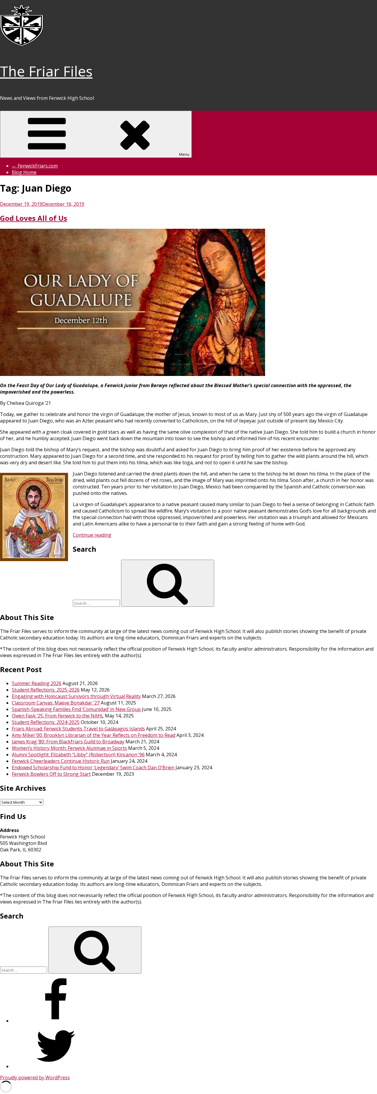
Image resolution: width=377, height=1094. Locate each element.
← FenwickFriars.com (35, 166)
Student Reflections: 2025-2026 (46, 690)
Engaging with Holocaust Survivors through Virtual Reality (76, 696)
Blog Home (24, 172)
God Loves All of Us (33, 218)
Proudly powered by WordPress (35, 1077)
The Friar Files (46, 71)
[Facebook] (56, 1020)
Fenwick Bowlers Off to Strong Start (51, 774)
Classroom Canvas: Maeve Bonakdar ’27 (56, 703)
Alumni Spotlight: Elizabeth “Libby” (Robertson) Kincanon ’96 (78, 754)
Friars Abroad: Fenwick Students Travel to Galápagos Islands (78, 728)
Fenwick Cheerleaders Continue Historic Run (61, 761)
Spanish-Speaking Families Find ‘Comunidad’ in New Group (76, 709)
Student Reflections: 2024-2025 (46, 722)
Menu (184, 154)
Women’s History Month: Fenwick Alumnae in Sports (69, 748)
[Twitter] (56, 1066)
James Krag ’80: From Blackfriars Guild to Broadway (68, 741)
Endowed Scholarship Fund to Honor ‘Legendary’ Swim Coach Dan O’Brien (93, 767)
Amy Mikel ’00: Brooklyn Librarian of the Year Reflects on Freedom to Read (93, 735)
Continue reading (92, 535)
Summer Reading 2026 (36, 683)
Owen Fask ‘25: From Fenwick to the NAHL (58, 715)
